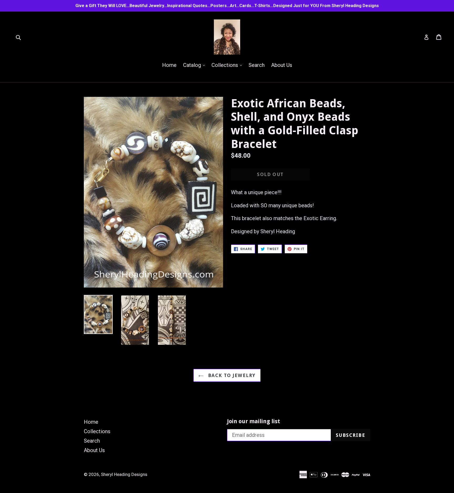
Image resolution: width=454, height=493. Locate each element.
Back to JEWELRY (230, 375)
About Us (281, 65)
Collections (228, 65)
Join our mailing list (253, 421)
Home (169, 65)
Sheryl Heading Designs (124, 474)
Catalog (195, 65)
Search (257, 65)
